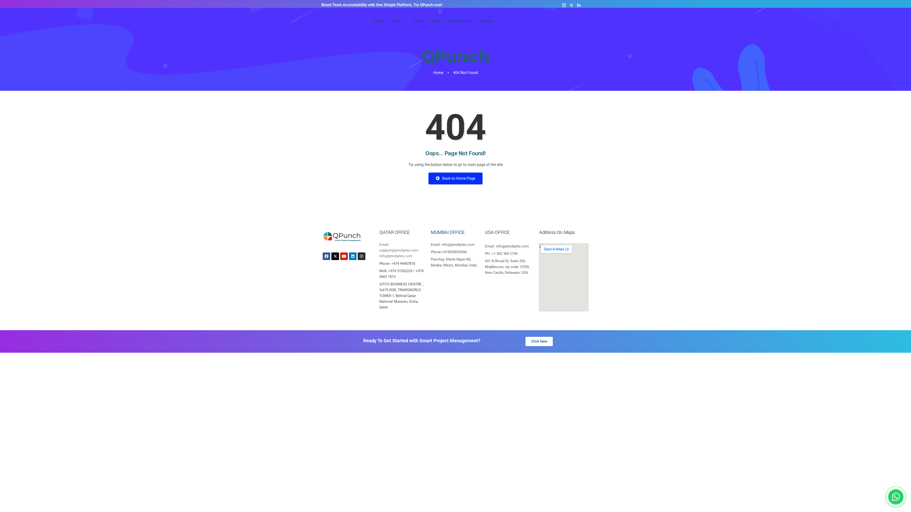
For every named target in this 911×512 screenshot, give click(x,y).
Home (377, 21)
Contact (486, 21)
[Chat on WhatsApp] (895, 496)
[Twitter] (571, 5)
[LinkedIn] (579, 5)
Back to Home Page (458, 178)
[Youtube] (585, 5)
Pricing (436, 21)
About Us (397, 21)
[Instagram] (564, 5)
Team (417, 21)
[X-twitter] (335, 256)
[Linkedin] (353, 256)
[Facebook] (326, 256)
